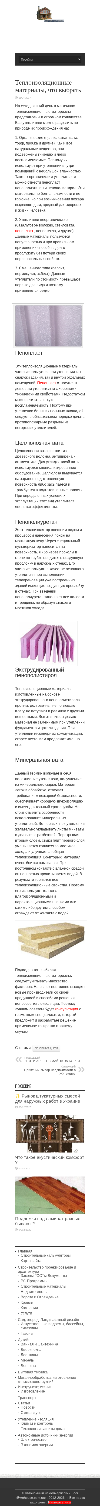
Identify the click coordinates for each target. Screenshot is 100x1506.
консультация (66, 1009)
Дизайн (24, 1340)
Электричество (34, 1439)
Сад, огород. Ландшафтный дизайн (48, 1320)
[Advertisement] (52, 35)
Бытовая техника (33, 1372)
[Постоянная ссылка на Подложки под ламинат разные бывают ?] (50, 1212)
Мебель (27, 1360)
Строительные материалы (43, 1286)
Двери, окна (31, 1350)
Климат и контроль (37, 1423)
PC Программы (34, 1281)
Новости (28, 1407)
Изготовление (33, 1391)
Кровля (27, 1302)
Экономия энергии (37, 1445)
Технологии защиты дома (43, 1429)
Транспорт (27, 1398)
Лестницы (29, 1355)
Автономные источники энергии (45, 1435)
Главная (25, 1251)
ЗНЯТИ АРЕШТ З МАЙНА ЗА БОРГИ (52, 1059)
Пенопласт (46, 383)
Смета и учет (32, 1413)
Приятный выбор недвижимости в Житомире (50, 1070)
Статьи (24, 1403)
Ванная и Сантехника (39, 1344)
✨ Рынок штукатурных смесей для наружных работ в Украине (47, 1099)
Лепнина (28, 1366)
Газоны (27, 1333)
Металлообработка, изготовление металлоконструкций (47, 1380)
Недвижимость (34, 1292)
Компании (29, 1308)
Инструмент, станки (34, 1387)
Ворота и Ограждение (40, 1297)
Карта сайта (31, 1261)
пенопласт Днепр (46, 1048)
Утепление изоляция (36, 1419)
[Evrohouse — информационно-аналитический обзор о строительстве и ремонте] (50, 18)
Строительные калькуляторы (46, 1255)
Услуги (26, 1313)
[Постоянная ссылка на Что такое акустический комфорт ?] (50, 1151)
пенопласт (24, 231)
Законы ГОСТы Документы (44, 1276)
